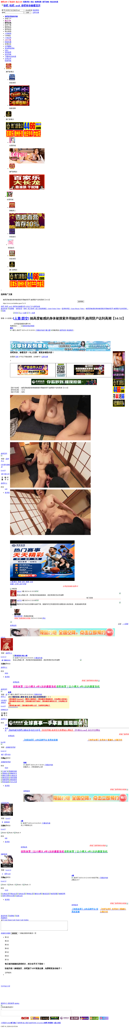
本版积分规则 (5, 933)
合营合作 (8, 58)
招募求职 (26, 2)
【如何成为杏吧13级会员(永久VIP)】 (24, 730)
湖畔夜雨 (4, 854)
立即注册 (36, 12)
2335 (5, 822)
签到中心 (4, 1003)
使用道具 (13, 625)
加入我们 (26, 1023)
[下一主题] (31, 313)
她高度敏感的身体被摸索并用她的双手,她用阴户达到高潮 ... (107, 308)
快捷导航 (8, 61)
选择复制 (80, 301)
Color (6, 920)
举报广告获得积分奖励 (22, 618)
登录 (17, 357)
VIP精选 (8, 35)
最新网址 (17, 1003)
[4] (120, 602)
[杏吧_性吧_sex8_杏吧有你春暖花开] (21, 5)
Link (13, 920)
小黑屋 (3, 1023)
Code (21, 920)
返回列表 (4, 308)
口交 (31, 582)
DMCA (35, 1023)
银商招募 (38, 2)
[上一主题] (22, 313)
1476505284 (5, 803)
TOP (2, 986)
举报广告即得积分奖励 (90, 680)
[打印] (15, 313)
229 (8, 474)
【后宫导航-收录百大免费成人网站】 (57, 730)
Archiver (41, 1023)
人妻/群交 (13, 582)
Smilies (26, 920)
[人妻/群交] (21, 318)
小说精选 (8, 33)
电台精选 (8, 31)
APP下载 (8, 40)
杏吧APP (4, 2)
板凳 (9, 692)
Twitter (8, 1023)
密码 (3, 12)
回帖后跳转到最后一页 (28, 933)
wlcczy (19, 591)
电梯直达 (13, 326)
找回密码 (36, 10)
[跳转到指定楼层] (27, 326)
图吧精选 (8, 27)
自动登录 (29, 10)
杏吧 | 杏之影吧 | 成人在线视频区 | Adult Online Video (41, 308)
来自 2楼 (24, 655)
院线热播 (8, 42)
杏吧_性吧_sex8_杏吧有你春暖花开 (13, 306)
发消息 (7, 492)
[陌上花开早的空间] (17, 614)
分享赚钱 (8, 46)
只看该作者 (40, 330)
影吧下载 (8, 25)
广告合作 (11, 2)
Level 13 (3, 657)
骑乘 (27, 582)
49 (2, 660)
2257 (31, 1023)
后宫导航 (8, 54)
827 (2, 754)
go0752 (19, 600)
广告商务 (19, 1023)
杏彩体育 (8, 52)
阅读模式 (70, 330)
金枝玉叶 (4, 453)
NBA (6, 50)
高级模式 (4, 918)
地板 (25, 762)
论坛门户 (29, 306)
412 (5, 474)
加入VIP (19, 2)
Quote (18, 920)
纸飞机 (13, 1023)
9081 (5, 660)
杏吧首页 (11, 16)
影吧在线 (8, 23)
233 (2, 474)
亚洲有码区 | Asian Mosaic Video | (73, 308)
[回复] (3, 311)
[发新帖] (11, 308)
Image (10, 920)
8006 (8, 660)
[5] (120, 593)
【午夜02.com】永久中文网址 (87, 730)
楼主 (11, 328)
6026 (8, 754)
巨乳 (23, 582)
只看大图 (47, 330)
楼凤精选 (8, 29)
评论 (44, 618)
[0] (127, 789)
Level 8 (3, 470)
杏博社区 (8, 44)
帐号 (3, 10)
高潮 (19, 582)
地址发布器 (54, 2)
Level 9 (8, 818)
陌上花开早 (18, 616)
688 (8, 822)
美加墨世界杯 (10, 48)
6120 (8, 874)
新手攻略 (46, 2)
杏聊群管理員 (10, 747)
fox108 (3, 742)
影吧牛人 (4, 483)
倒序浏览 (63, 330)
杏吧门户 (8, 18)
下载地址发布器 (10, 56)
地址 (32, 2)
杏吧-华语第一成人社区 (52, 1023)
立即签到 (8, 973)
